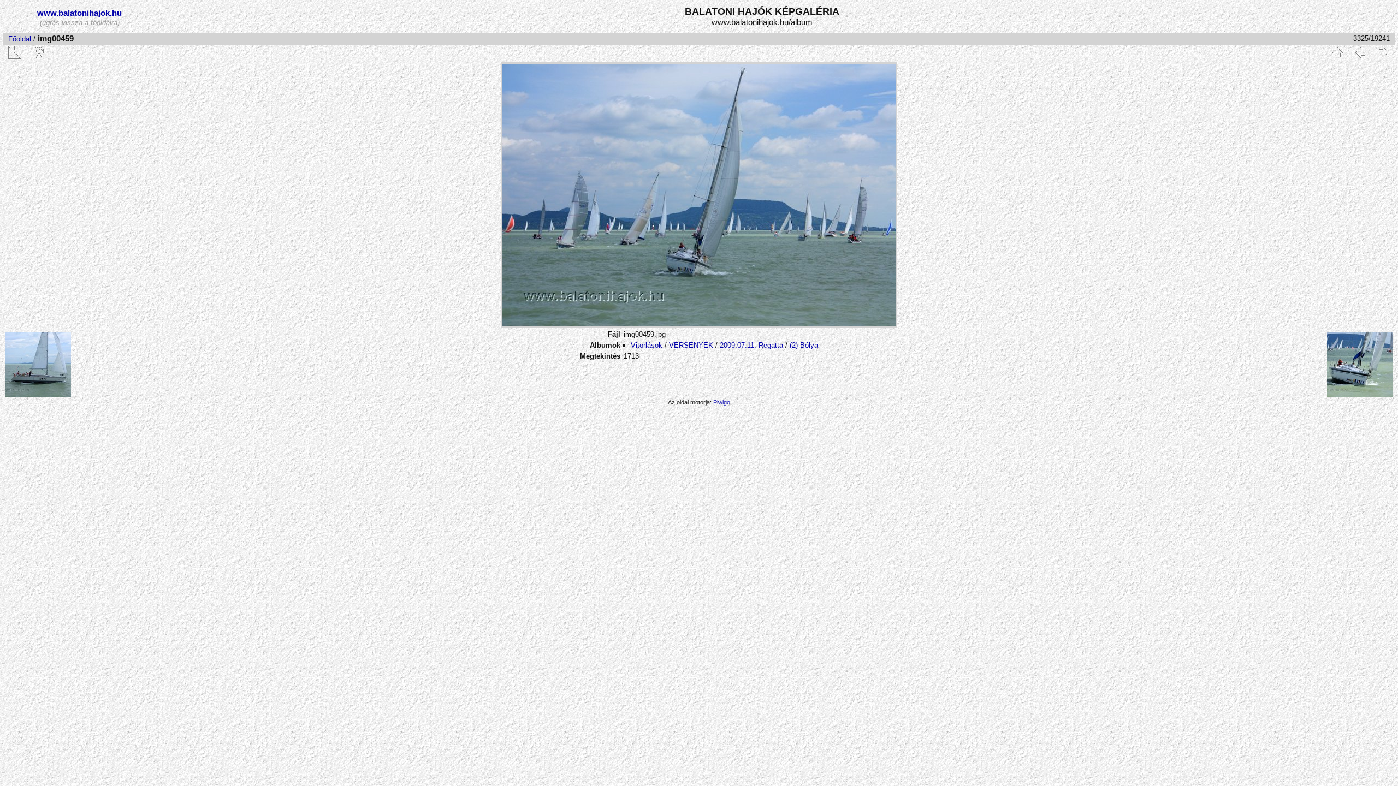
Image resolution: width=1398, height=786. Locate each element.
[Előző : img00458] (1360, 52)
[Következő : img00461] (1383, 52)
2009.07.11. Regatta (751, 345)
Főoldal (19, 39)
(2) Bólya (804, 345)
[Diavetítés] (39, 52)
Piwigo (721, 402)
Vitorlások (646, 345)
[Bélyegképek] (1337, 52)
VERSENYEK (691, 345)
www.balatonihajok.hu (79, 12)
